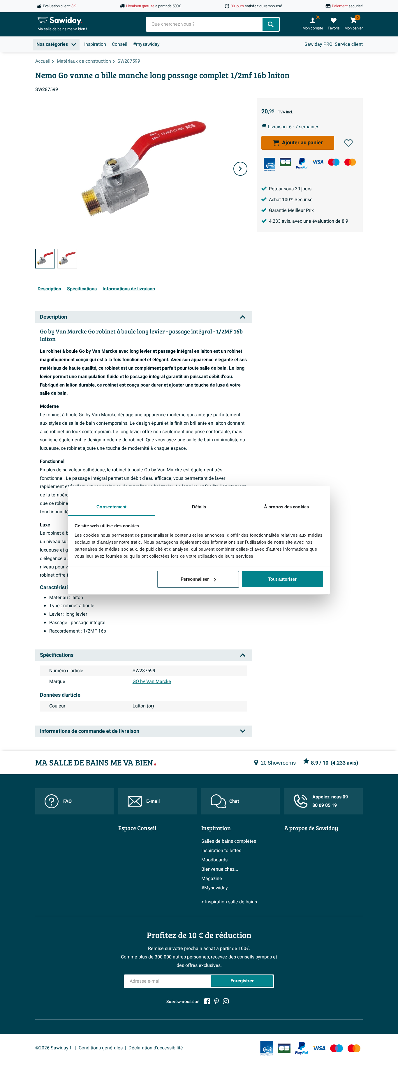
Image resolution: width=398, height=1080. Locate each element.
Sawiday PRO (318, 44)
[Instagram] (225, 1001)
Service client (349, 44)
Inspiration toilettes (221, 850)
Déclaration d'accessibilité (155, 1047)
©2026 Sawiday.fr (54, 1047)
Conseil (119, 44)
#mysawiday (146, 44)
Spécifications (82, 288)
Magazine (211, 878)
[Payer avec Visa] (317, 162)
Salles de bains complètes (228, 841)
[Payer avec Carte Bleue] (285, 162)
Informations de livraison (129, 288)
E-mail (153, 801)
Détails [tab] (199, 506)
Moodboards (214, 859)
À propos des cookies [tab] (286, 506)
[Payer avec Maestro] (333, 162)
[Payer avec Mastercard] (350, 162)
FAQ (67, 801)
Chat (234, 801)
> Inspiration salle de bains (229, 901)
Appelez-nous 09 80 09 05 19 (330, 801)
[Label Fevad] (269, 164)
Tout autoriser (282, 579)
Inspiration (95, 44)
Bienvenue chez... (219, 869)
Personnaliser (195, 579)
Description (49, 288)
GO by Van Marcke (152, 681)
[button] (348, 143)
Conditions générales (101, 1047)
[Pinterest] (216, 1001)
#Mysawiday (214, 887)
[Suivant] (240, 169)
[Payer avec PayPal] (301, 163)
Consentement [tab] (111, 506)
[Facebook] (207, 1001)
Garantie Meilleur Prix (291, 210)
